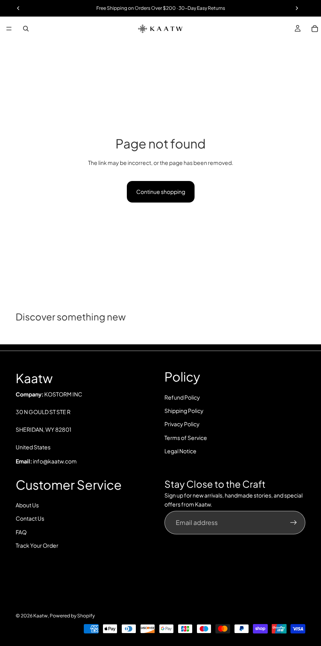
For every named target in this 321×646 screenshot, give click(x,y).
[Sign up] (293, 522)
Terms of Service (185, 437)
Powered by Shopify (72, 616)
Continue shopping (160, 191)
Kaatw (40, 616)
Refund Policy (182, 397)
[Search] (25, 28)
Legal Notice (180, 450)
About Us (27, 504)
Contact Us (30, 518)
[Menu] (9, 29)
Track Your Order (37, 545)
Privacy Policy (182, 423)
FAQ (21, 532)
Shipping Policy (184, 410)
